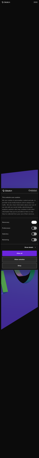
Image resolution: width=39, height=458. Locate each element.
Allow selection (19, 259)
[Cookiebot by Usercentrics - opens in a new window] (28, 191)
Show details (29, 247)
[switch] (34, 228)
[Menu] (35, 2)
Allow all (19, 253)
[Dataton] (6, 2)
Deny (19, 265)
